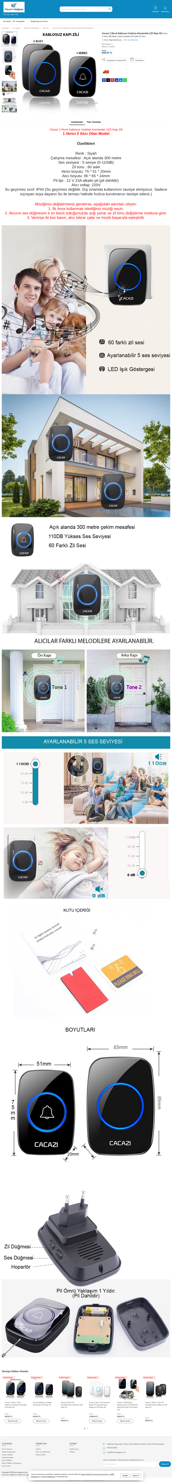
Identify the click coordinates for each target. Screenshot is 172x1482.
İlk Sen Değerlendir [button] (131, 40)
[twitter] (108, 80)
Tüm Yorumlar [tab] (94, 122)
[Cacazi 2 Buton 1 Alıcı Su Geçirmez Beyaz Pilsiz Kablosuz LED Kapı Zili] (156, 1389)
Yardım (38, 1449)
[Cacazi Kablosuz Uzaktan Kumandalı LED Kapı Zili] (16, 1389)
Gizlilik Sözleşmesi (8, 1452)
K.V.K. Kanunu (7, 1449)
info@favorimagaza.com (116, 1452)
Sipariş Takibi (40, 1455)
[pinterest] (112, 80)
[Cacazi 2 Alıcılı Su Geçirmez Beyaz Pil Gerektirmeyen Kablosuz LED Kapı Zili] (72, 1389)
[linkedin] (121, 80)
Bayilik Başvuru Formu (39, 21)
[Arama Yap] (109, 9)
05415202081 (112, 1448)
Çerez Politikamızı (48, 1477)
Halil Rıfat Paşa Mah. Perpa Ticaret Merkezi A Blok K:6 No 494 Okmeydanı (135, 1444)
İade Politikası (7, 1460)
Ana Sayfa (7, 21)
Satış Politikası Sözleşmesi (11, 1463)
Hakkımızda (74, 1449)
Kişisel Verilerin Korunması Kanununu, (95, 1474)
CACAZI (112, 47)
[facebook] (104, 80)
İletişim (72, 1452)
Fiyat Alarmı (139, 60)
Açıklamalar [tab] (77, 122)
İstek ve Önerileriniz (43, 1452)
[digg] (116, 80)
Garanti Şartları (7, 1455)
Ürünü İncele (13, 1421)
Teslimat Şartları (8, 1457)
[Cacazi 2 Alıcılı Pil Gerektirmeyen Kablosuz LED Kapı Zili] (44, 1389)
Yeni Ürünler (6, 1466)
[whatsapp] (125, 80)
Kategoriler (20, 21)
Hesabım (155, 11)
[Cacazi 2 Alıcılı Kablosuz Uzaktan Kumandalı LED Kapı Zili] (59, 73)
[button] (96, 103)
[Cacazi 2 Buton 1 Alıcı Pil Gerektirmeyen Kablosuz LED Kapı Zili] (128, 1389)
